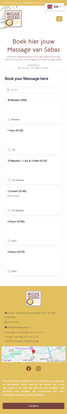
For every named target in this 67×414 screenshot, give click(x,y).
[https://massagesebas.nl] (13, 18)
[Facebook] (29, 368)
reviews (40, 3)
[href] (33, 354)
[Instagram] (38, 368)
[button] (59, 19)
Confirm (33, 405)
